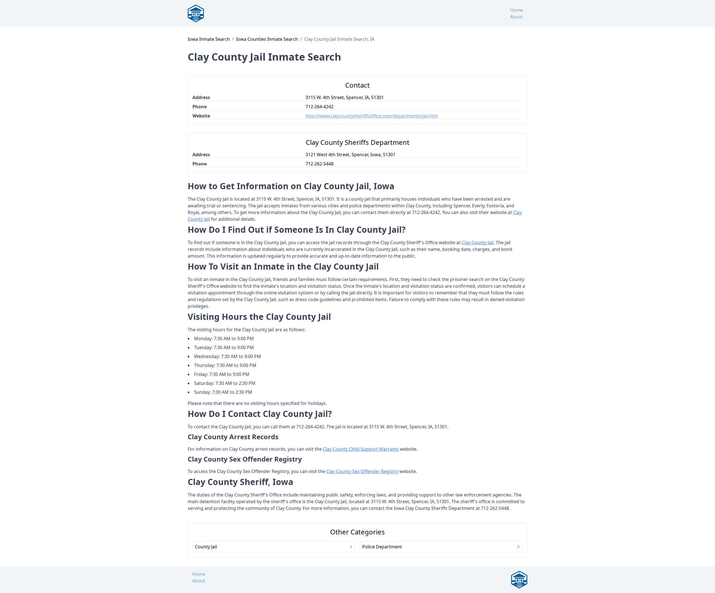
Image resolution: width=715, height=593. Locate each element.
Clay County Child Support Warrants (361, 449)
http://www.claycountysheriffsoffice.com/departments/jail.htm (372, 116)
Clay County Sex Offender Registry (362, 471)
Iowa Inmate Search (209, 39)
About (516, 17)
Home (516, 10)
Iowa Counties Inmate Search (267, 39)
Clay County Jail (478, 242)
